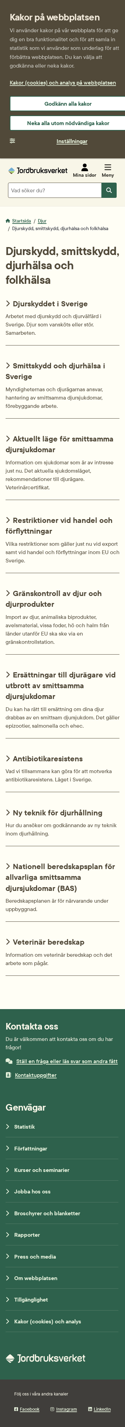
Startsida (21, 221)
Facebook (29, 1409)
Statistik (24, 1126)
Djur (42, 221)
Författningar (30, 1148)
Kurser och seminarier (41, 1169)
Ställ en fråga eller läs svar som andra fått (67, 1061)
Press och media (35, 1256)
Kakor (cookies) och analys (47, 1321)
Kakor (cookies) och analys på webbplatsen (63, 82)
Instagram (66, 1409)
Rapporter (27, 1234)
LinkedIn (102, 1409)
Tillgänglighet (31, 1299)
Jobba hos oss (32, 1191)
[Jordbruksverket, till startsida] (37, 170)
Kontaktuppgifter (36, 1074)
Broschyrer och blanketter (47, 1213)
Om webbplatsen (35, 1278)
